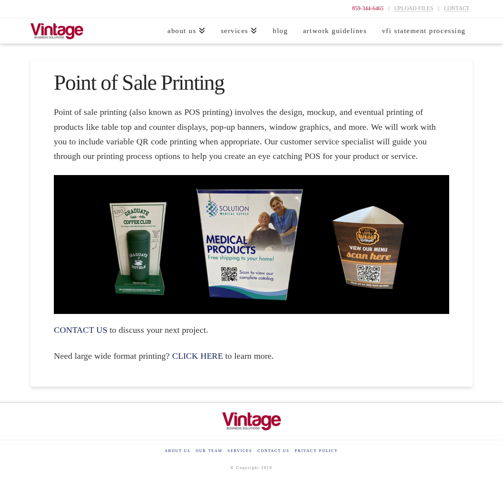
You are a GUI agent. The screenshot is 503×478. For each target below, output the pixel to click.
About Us (178, 450)
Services (240, 450)
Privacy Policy (316, 450)
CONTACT (457, 8)
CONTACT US (80, 330)
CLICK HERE (198, 356)
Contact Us (273, 450)
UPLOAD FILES (413, 8)
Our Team (209, 450)
